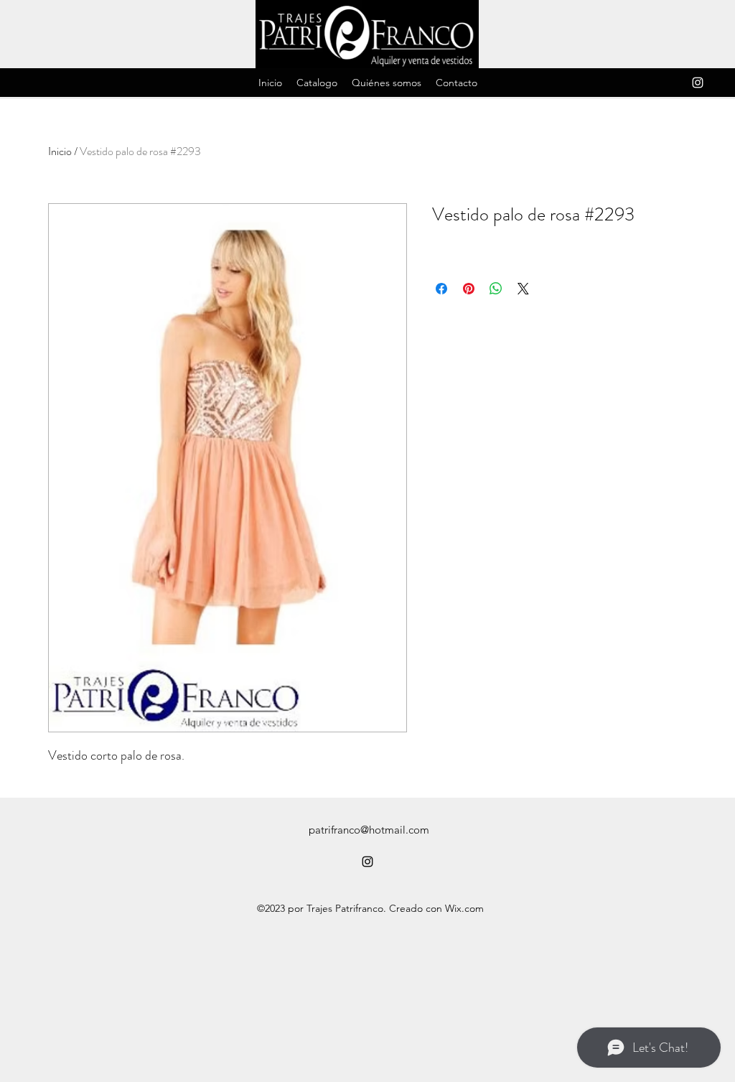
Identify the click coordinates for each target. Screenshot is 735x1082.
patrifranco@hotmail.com (369, 829)
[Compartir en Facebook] (441, 288)
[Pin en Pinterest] (468, 288)
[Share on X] (523, 288)
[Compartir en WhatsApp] (496, 288)
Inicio (60, 151)
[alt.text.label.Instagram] (697, 82)
